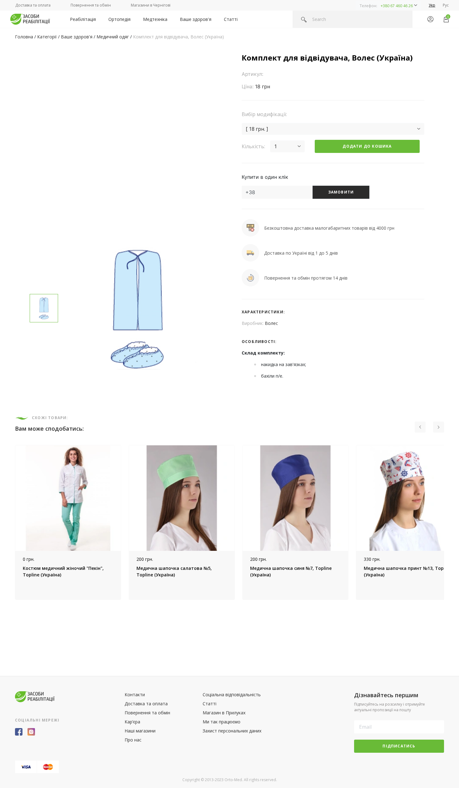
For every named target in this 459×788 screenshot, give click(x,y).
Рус (446, 5)
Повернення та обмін (91, 5)
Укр (432, 5)
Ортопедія (119, 19)
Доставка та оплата (33, 5)
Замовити (341, 192)
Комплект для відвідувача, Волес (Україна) (178, 37)
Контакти (135, 694)
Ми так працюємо (221, 722)
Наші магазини (140, 731)
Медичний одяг (112, 37)
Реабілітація (83, 19)
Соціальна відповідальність (232, 694)
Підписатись (399, 746)
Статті (231, 19)
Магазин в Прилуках (224, 713)
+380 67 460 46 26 (397, 5)
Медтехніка (155, 19)
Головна (24, 37)
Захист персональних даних (232, 731)
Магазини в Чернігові (150, 5)
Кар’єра (132, 722)
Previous (10, 522)
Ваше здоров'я (195, 19)
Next (449, 522)
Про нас (133, 740)
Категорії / (49, 37)
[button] (388, 5)
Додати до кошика (367, 146)
